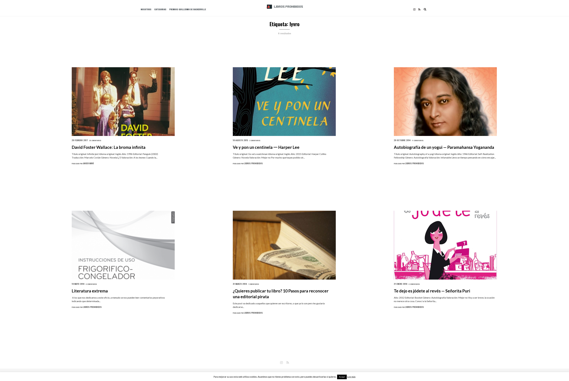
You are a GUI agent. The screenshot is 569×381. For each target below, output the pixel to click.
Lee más (351, 377)
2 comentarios (254, 140)
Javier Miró (88, 163)
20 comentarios (95, 140)
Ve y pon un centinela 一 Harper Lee (266, 147)
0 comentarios (91, 284)
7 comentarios (253, 284)
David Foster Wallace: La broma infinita (109, 147)
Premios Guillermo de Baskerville (187, 9)
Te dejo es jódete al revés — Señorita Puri (432, 290)
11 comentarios (417, 140)
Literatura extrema (90, 290)
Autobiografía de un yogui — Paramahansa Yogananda (444, 147)
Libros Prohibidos (253, 163)
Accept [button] (342, 377)
